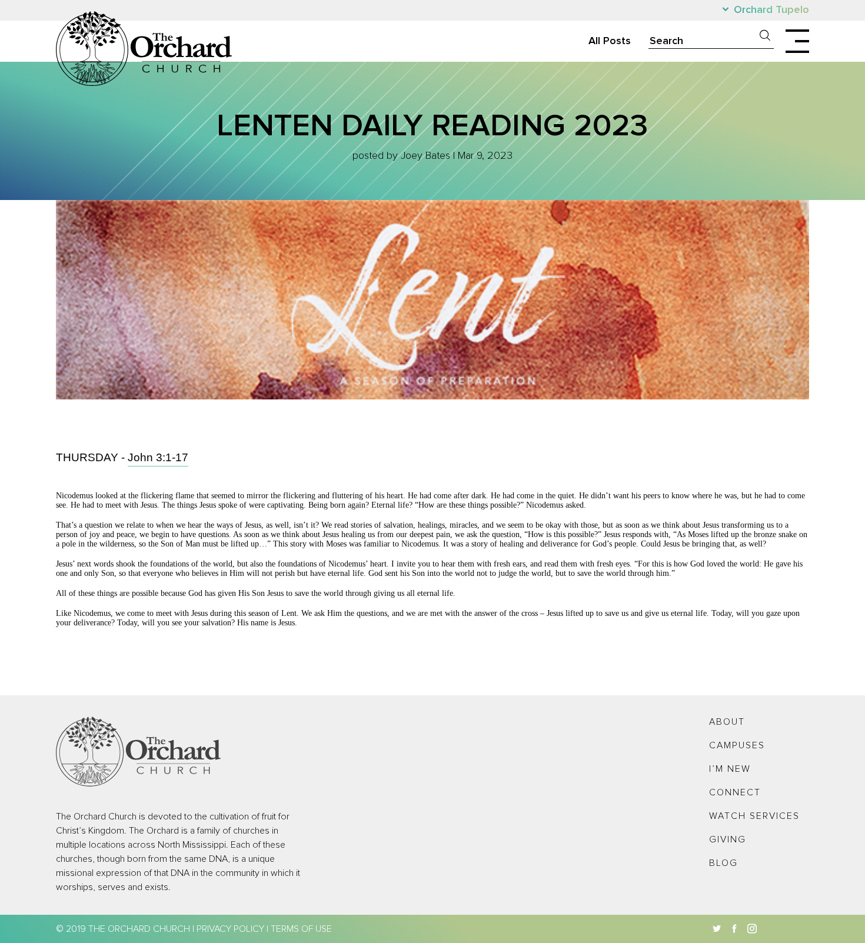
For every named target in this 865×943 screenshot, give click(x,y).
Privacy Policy (230, 929)
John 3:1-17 (158, 457)
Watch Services (754, 816)
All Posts (609, 41)
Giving (727, 839)
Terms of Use (301, 929)
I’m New (730, 769)
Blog (723, 863)
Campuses (737, 745)
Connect (735, 792)
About (727, 722)
